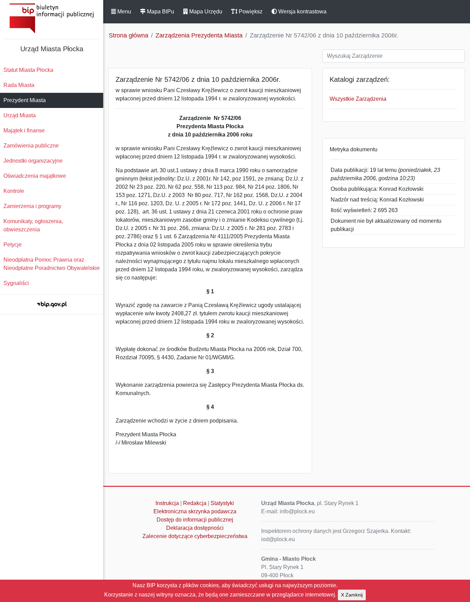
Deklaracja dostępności (195, 528)
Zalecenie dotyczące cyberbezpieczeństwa (194, 536)
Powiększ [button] (250, 11)
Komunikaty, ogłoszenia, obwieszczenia (33, 225)
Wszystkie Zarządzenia (358, 99)
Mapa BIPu (160, 11)
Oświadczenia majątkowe (34, 176)
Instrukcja (167, 503)
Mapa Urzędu (205, 11)
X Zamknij (352, 595)
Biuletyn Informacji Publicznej (52, 18)
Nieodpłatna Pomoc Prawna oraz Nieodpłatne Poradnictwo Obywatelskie (51, 264)
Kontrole (13, 191)
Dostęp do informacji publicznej (195, 520)
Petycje (12, 245)
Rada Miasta (18, 85)
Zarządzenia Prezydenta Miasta (199, 35)
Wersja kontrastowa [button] (302, 11)
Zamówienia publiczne (31, 146)
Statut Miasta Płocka (28, 70)
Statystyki (222, 503)
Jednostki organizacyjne (33, 161)
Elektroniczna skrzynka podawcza (194, 511)
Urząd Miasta (19, 115)
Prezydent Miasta (24, 100)
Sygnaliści (16, 283)
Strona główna (128, 35)
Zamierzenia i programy (32, 206)
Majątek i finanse (24, 130)
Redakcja (194, 503)
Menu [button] (123, 11)
